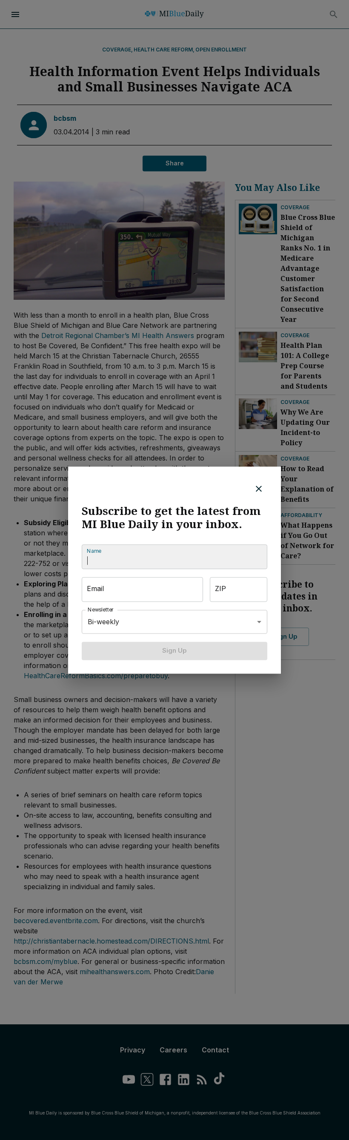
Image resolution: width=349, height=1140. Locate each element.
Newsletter (101, 610)
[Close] (258, 488)
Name (94, 551)
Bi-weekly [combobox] (103, 621)
